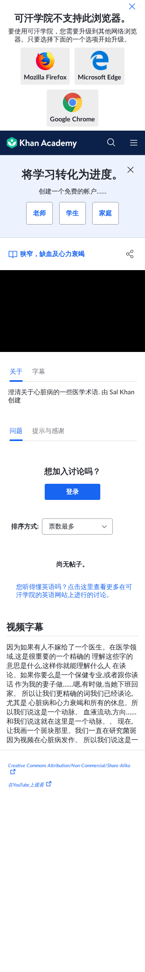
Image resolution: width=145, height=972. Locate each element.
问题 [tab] (16, 431)
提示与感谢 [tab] (48, 431)
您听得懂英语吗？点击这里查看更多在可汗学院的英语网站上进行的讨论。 (74, 591)
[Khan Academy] (38, 143)
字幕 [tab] (38, 371)
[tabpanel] (72, 393)
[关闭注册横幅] (130, 170)
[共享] (130, 254)
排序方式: (25, 526)
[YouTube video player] (72, 311)
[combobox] (77, 526)
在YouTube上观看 (26, 784)
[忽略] (132, 6)
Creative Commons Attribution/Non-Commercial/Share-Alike (69, 765)
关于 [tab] (16, 371)
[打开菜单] (134, 143)
